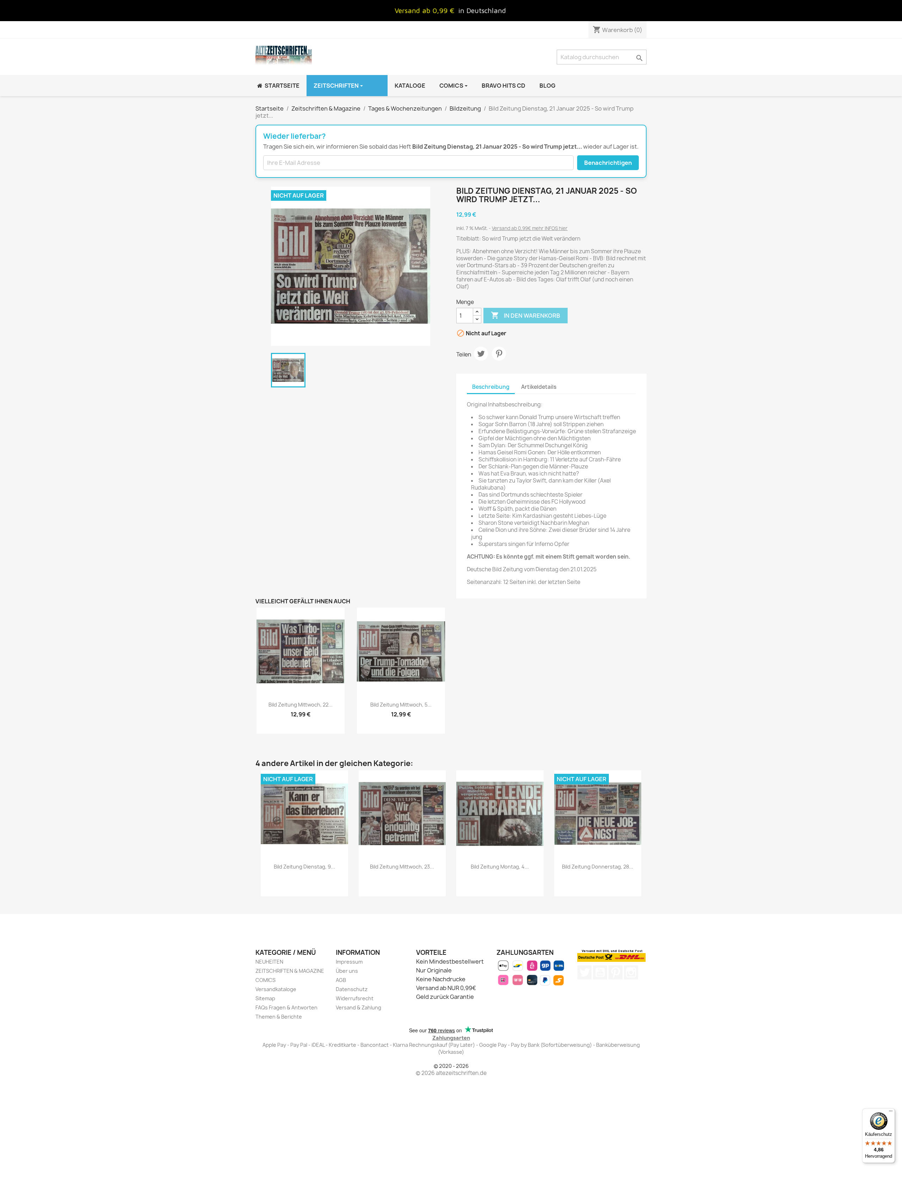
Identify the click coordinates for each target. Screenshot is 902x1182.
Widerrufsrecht (354, 998)
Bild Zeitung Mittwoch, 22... (300, 704)
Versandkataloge (275, 989)
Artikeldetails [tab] (538, 387)
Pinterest (499, 354)
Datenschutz (351, 989)
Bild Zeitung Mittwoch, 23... (402, 866)
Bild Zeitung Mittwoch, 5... (401, 704)
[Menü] (890, 1112)
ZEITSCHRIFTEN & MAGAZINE (289, 971)
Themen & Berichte (278, 1016)
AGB (341, 980)
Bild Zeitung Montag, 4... (500, 866)
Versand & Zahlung (358, 1007)
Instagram (631, 972)
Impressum (349, 961)
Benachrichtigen (608, 163)
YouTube (600, 972)
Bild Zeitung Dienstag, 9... (304, 866)
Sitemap (265, 998)
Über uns (347, 971)
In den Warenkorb (525, 315)
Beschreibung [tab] (490, 387)
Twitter (584, 972)
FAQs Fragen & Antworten (286, 1007)
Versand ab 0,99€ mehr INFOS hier (530, 228)
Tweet (481, 354)
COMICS (265, 980)
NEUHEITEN (269, 961)
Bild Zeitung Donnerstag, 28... (597, 866)
